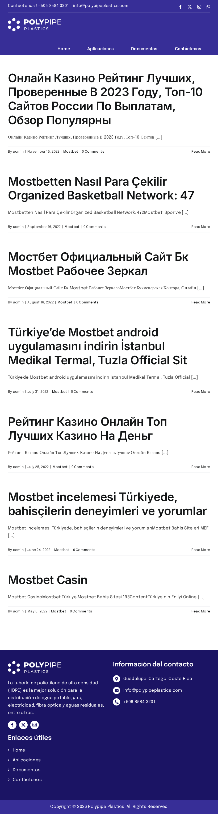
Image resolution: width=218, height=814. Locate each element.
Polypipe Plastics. (106, 806)
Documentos (26, 770)
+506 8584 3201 (139, 702)
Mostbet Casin (47, 580)
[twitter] (23, 725)
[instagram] (34, 725)
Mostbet (70, 151)
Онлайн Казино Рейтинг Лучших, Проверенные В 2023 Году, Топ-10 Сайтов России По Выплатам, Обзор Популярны (105, 99)
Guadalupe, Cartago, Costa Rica (157, 679)
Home (19, 750)
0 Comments (93, 151)
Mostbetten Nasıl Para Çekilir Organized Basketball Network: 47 (101, 188)
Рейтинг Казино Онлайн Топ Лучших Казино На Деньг (87, 428)
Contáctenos (27, 780)
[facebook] (12, 725)
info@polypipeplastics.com (100, 6)
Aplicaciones (27, 760)
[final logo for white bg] (34, 663)
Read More (200, 151)
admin (18, 151)
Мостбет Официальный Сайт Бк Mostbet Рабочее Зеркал (98, 263)
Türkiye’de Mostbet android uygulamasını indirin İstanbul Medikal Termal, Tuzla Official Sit (97, 346)
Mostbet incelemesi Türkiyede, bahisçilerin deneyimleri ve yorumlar (107, 504)
